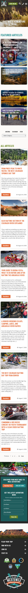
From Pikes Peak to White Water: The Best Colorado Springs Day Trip (12, 171)
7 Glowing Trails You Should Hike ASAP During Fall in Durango (13, 72)
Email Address (7, 500)
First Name (7, 504)
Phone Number (7, 512)
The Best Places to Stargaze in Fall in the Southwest (13, 94)
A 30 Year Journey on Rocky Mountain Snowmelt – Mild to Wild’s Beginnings (12, 46)
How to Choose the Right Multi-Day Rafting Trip (11, 111)
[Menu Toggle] (26, 4)
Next (22, 456)
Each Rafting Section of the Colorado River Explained (12, 222)
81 (19, 456)
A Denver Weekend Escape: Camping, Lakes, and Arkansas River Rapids (12, 323)
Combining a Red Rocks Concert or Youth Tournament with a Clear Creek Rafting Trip (14, 426)
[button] (25, 542)
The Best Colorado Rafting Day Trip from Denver (12, 374)
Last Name (7, 508)
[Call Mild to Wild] (23, 4)
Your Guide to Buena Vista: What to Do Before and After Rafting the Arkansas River (13, 272)
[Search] (20, 3)
